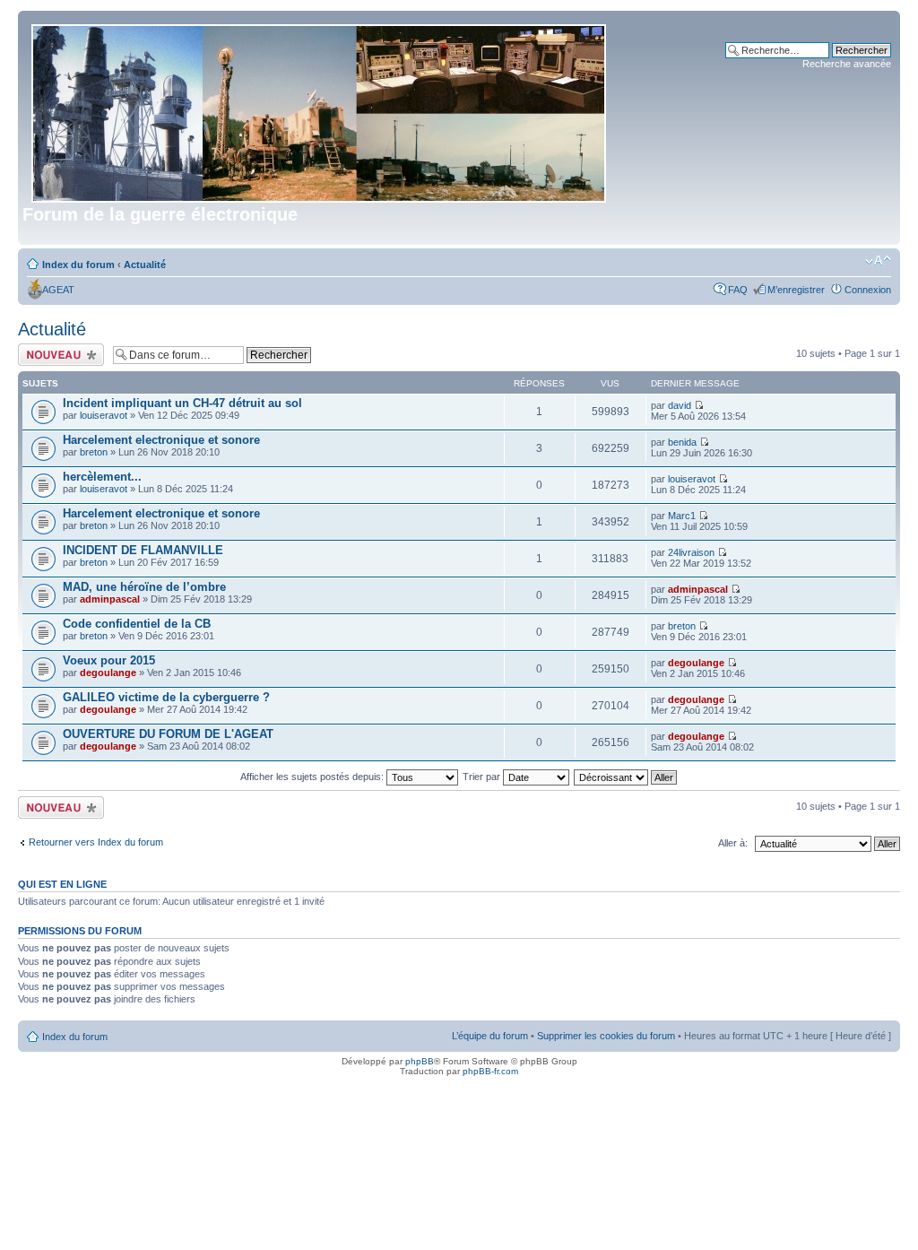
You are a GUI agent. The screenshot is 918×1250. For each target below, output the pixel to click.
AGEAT (58, 289)
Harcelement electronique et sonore (161, 440)
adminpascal (110, 599)
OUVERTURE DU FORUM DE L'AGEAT (168, 734)
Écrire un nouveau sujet (58, 354)
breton (94, 452)
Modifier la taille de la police (878, 261)
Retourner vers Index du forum (96, 842)
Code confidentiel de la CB (137, 623)
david (679, 405)
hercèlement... (102, 476)
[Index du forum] (320, 109)
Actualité (145, 264)
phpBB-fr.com (490, 1071)
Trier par (483, 776)
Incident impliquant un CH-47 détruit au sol (182, 403)
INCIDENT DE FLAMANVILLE (143, 550)
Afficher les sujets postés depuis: (313, 776)
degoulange (108, 672)
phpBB (419, 1061)
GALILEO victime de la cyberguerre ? (166, 697)
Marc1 (682, 515)
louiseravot (103, 415)
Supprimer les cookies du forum (606, 1035)
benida (682, 442)
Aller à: (733, 843)
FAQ (738, 289)
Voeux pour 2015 (109, 660)
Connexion (867, 289)
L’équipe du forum (490, 1035)
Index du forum (78, 264)
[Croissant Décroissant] (626, 776)
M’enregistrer (796, 289)
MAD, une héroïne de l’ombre (144, 587)
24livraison (691, 552)
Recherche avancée (846, 63)
